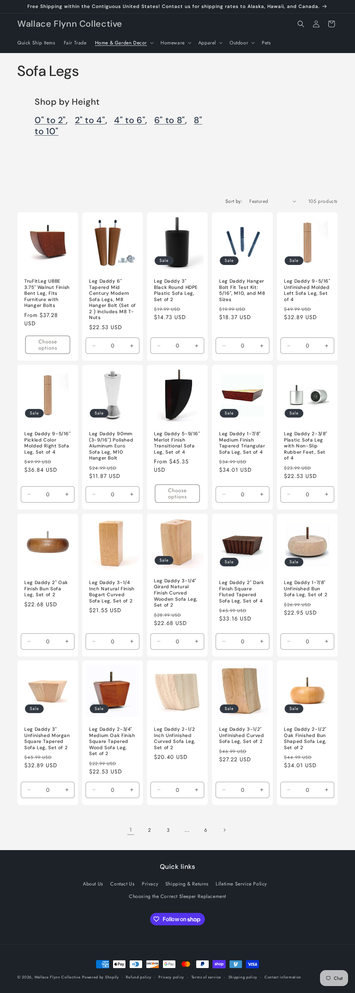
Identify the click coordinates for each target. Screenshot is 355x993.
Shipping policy (243, 977)
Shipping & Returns (187, 883)
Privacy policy (171, 977)
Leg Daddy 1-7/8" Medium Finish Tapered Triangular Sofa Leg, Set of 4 (242, 443)
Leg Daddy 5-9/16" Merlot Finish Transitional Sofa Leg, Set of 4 (177, 443)
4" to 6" (129, 120)
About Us (93, 883)
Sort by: (233, 201)
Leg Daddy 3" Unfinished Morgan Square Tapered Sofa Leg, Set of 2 (47, 738)
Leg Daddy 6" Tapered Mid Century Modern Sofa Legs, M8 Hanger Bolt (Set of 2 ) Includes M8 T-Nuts (112, 299)
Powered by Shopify (100, 977)
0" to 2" (50, 120)
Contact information (283, 977)
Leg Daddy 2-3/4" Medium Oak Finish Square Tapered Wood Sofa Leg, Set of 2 (112, 741)
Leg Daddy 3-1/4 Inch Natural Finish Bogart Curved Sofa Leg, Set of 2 (112, 592)
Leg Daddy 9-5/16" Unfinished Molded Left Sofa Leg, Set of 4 (307, 290)
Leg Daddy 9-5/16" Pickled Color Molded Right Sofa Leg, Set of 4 (47, 443)
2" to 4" (90, 120)
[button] (123, 42)
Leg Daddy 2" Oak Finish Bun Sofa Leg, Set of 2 (46, 589)
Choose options (47, 345)
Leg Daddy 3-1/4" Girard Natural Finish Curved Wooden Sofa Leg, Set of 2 (176, 592)
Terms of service (206, 977)
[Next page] (224, 830)
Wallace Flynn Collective (57, 977)
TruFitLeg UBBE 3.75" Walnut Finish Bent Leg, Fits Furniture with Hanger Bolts (47, 293)
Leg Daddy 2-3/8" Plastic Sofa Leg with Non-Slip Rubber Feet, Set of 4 (305, 446)
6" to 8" (169, 120)
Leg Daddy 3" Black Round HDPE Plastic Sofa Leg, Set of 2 (176, 290)
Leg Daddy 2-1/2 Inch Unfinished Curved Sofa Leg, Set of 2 (175, 738)
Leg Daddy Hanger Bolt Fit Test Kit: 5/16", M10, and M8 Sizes (242, 290)
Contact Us (122, 883)
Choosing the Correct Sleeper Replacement (177, 896)
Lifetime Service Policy (241, 883)
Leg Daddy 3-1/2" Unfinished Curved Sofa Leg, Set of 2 (241, 735)
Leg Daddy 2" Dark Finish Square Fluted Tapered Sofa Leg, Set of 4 (241, 592)
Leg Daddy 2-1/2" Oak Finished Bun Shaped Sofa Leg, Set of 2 (305, 738)
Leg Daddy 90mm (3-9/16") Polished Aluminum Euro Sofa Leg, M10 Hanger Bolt (111, 446)
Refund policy (138, 977)
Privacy (150, 883)
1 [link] (130, 830)
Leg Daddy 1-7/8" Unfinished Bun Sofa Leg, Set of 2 (305, 589)
